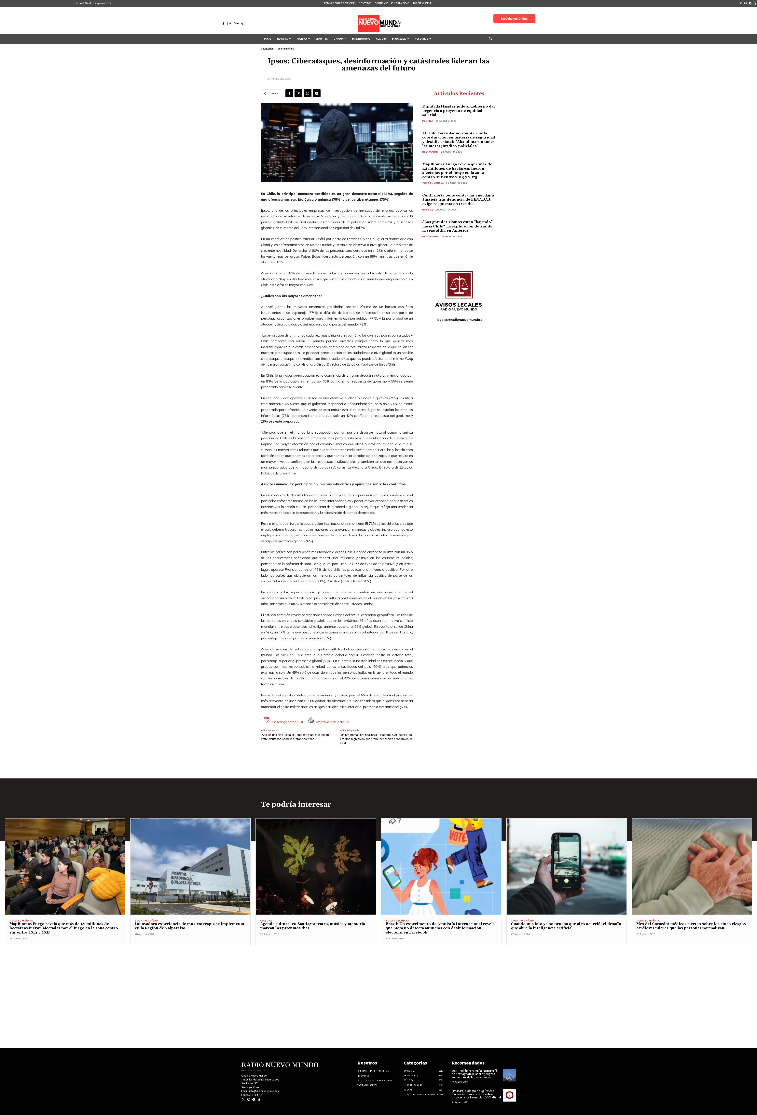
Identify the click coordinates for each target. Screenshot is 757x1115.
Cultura (266, 921)
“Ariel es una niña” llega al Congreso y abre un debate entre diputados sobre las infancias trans (295, 737)
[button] (490, 39)
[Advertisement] (378, 972)
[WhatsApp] (307, 93)
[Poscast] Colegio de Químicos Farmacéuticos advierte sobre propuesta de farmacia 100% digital (476, 1094)
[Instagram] (746, 4)
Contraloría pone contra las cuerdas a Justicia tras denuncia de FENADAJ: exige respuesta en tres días (458, 199)
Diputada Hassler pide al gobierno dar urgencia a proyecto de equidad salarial (458, 110)
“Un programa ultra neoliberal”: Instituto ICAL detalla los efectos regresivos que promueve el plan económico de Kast (376, 739)
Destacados (430, 152)
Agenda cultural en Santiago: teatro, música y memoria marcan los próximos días (312, 926)
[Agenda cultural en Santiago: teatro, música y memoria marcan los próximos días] (316, 866)
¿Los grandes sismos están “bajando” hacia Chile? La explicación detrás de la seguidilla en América (457, 226)
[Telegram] (750, 4)
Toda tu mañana (285, 48)
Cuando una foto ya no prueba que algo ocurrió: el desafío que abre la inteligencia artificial (566, 926)
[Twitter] (741, 4)
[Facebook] (289, 93)
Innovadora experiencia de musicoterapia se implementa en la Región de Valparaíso (189, 926)
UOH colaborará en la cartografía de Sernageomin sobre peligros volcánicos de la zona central (475, 1074)
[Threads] (259, 1099)
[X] (298, 93)
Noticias (427, 209)
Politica (427, 121)
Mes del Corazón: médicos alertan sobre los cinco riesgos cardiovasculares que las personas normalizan (691, 926)
